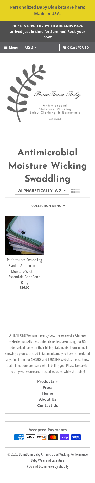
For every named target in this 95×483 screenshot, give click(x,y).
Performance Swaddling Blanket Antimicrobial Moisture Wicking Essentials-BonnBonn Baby (24, 271)
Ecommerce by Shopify (53, 466)
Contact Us (47, 405)
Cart (78, 47)
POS (29, 466)
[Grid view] (73, 191)
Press (47, 387)
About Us (47, 399)
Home (47, 393)
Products (45, 381)
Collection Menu (46, 206)
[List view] (77, 191)
